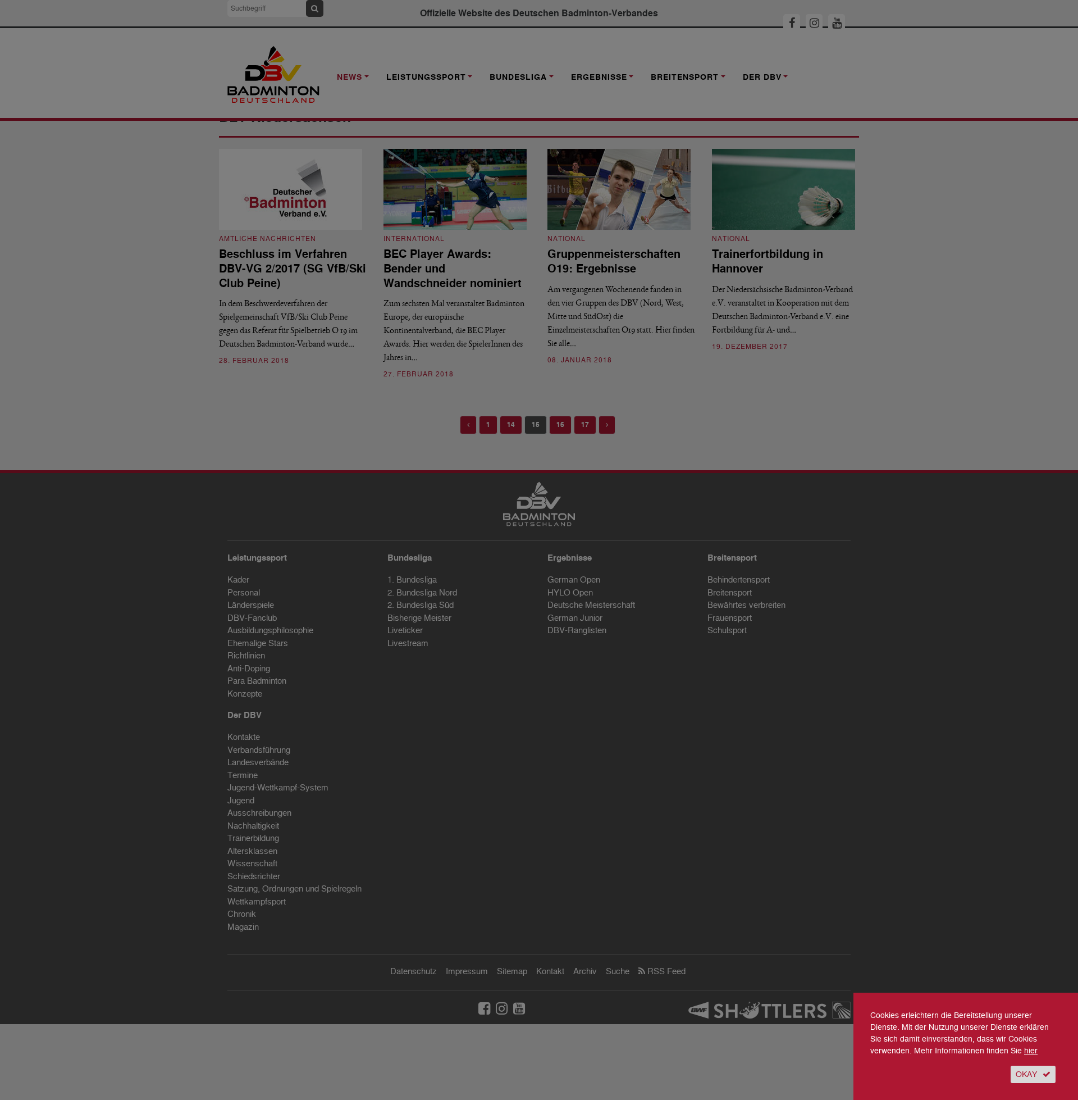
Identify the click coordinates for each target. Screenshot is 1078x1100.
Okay (1026, 1074)
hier (1031, 1051)
